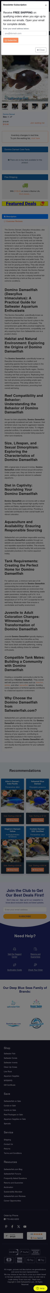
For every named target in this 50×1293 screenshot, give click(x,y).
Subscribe (12, 40)
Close (42, 49)
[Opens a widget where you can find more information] (40, 1288)
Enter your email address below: (16, 28)
